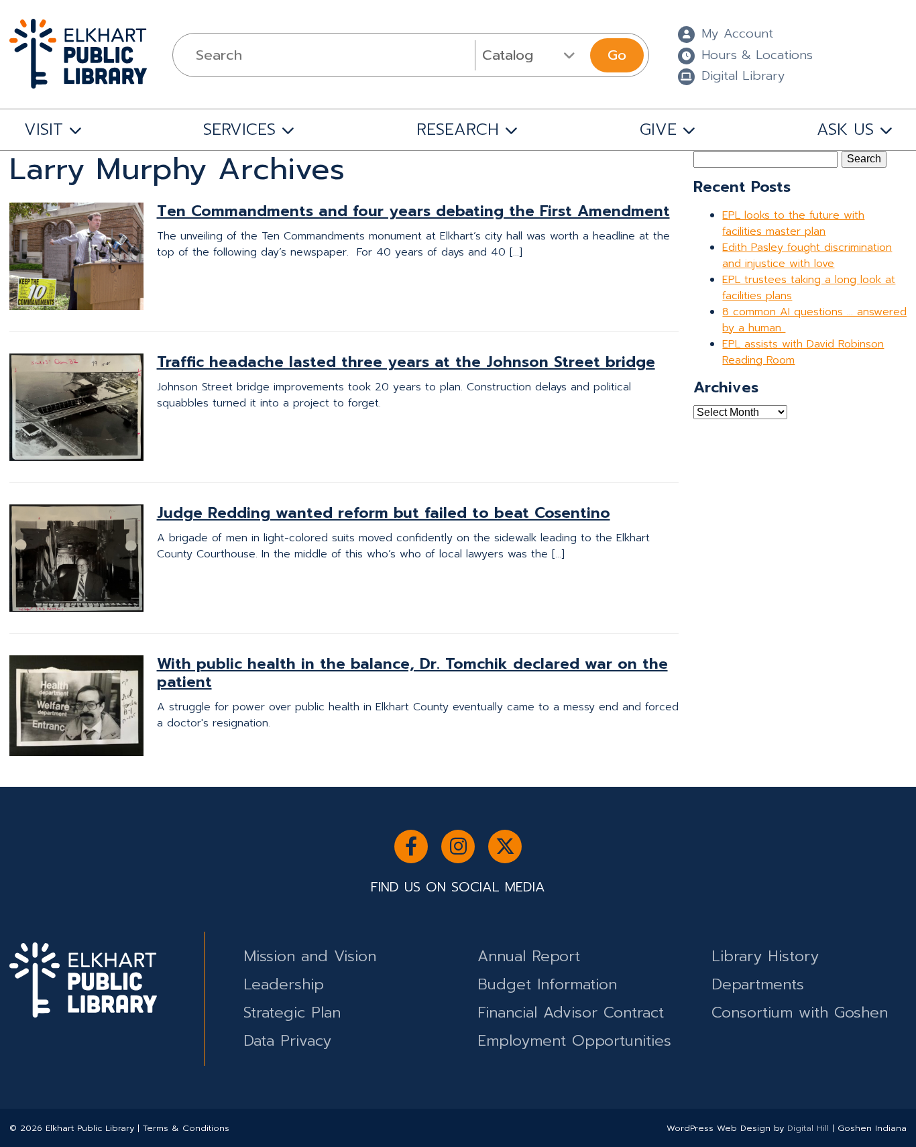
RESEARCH (457, 129)
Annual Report (528, 956)
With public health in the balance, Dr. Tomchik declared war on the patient (412, 673)
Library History (765, 956)
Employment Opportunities (574, 1041)
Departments (757, 984)
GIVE (658, 129)
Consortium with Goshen (799, 1012)
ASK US (845, 129)
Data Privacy (287, 1041)
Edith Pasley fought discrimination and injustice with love (807, 255)
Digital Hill (808, 1128)
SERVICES (239, 129)
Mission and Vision (309, 956)
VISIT (43, 129)
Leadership (283, 984)
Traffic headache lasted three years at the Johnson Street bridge (406, 362)
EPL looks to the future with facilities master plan (793, 223)
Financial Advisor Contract (570, 1012)
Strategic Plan (292, 1012)
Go (617, 55)
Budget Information (547, 984)
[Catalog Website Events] (531, 55)
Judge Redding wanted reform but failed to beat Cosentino (383, 513)
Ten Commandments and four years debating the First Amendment (413, 211)
